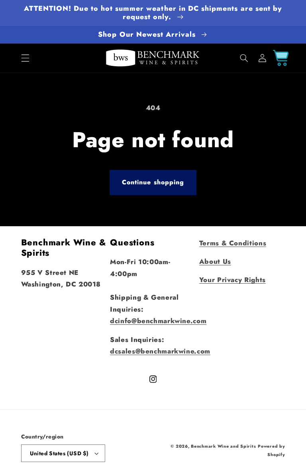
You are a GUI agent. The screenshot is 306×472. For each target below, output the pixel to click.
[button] (25, 58)
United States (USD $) (59, 453)
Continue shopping (153, 182)
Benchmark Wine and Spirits (223, 446)
